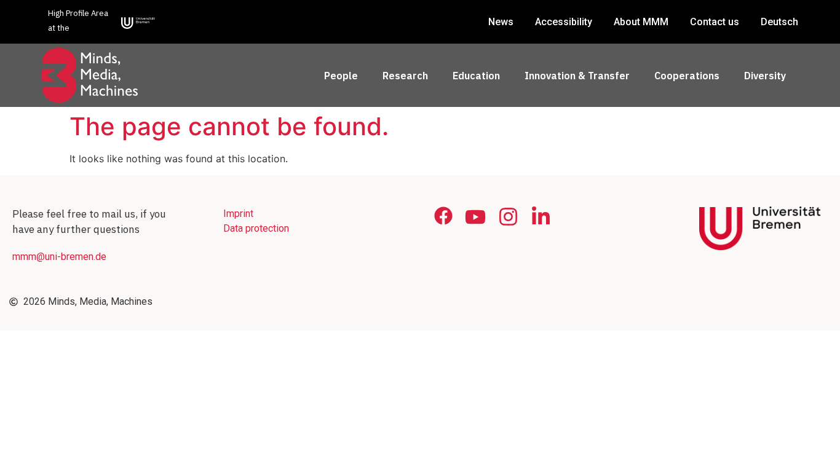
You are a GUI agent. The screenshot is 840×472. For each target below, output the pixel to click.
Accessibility (563, 22)
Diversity (765, 75)
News (500, 22)
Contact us (714, 22)
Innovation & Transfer (577, 75)
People (341, 75)
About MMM (641, 22)
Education (476, 75)
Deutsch (779, 22)
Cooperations (686, 75)
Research (405, 75)
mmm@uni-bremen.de (59, 256)
